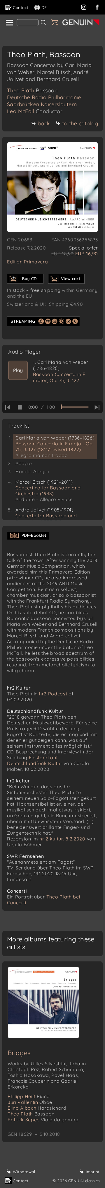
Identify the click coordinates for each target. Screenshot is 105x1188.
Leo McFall (34, 111)
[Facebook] (97, 6)
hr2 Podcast (53, 694)
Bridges (19, 1053)
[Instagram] (83, 6)
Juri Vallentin (30, 1102)
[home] (9, 23)
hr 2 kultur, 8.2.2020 (62, 839)
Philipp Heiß (29, 1096)
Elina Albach (37, 1108)
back (44, 123)
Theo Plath (32, 90)
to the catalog (80, 123)
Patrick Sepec (43, 1119)
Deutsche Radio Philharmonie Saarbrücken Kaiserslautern (44, 101)
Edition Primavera (27, 262)
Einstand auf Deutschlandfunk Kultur (35, 760)
